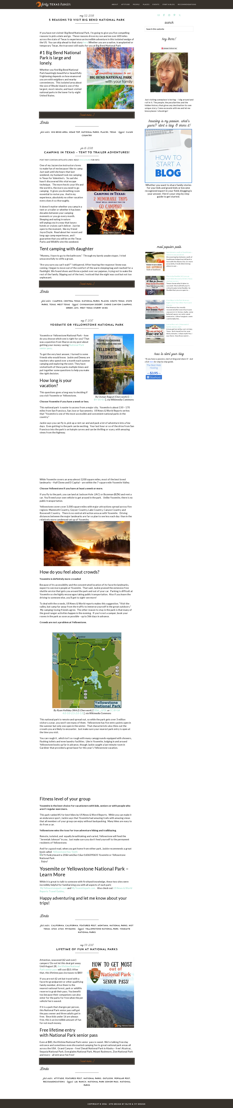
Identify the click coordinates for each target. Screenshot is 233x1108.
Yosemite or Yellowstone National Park (87, 324)
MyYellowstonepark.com (53, 888)
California (57, 925)
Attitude (59, 1078)
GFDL (104, 710)
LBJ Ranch (80, 1082)
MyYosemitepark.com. (84, 888)
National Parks (90, 132)
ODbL (96, 710)
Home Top (74, 132)
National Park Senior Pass (103, 1082)
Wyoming (70, 929)
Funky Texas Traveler (53, 4)
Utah (54, 929)
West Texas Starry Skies (94, 308)
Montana (103, 925)
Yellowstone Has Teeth (65, 851)
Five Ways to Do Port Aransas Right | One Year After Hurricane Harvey (179, 302)
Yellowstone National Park (101, 929)
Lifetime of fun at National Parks (87, 949)
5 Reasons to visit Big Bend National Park (87, 19)
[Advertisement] (60, 457)
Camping (57, 301)
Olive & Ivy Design (135, 1104)
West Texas (63, 304)
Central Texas (72, 301)
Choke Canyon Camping (118, 304)
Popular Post (122, 1078)
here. (85, 42)
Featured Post (87, 925)
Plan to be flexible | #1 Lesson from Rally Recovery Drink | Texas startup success (179, 278)
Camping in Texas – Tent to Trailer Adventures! (87, 152)
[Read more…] (87, 115)
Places (104, 132)
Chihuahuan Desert (91, 304)
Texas (113, 132)
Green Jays (72, 308)
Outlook (108, 1078)
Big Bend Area (59, 132)
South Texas (117, 301)
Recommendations (54, 1082)
